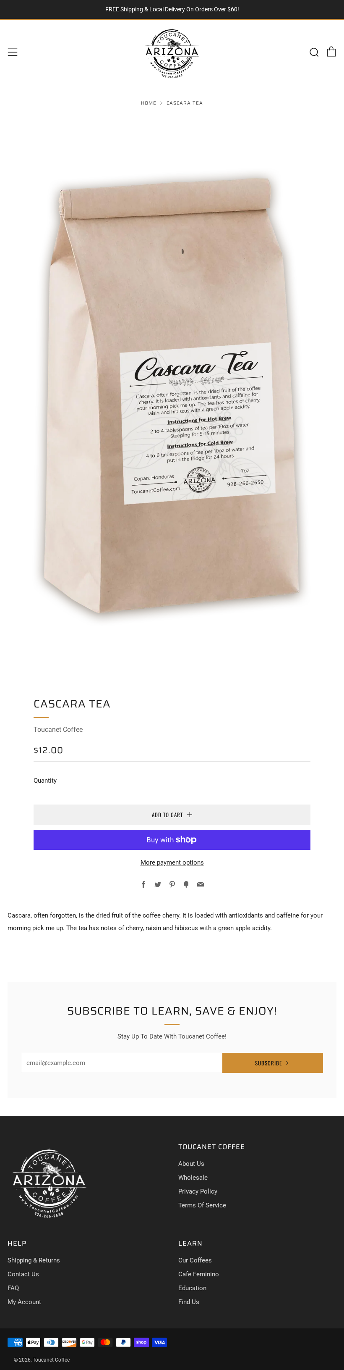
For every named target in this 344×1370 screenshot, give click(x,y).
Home (148, 103)
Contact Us (23, 1274)
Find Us (188, 1302)
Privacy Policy (197, 1191)
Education (192, 1288)
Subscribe (268, 1063)
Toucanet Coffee (58, 730)
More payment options (172, 862)
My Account (24, 1302)
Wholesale (193, 1177)
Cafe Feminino (198, 1274)
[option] (172, 395)
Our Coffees (195, 1260)
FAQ (13, 1288)
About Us (191, 1164)
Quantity (45, 780)
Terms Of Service (202, 1205)
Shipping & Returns (34, 1260)
